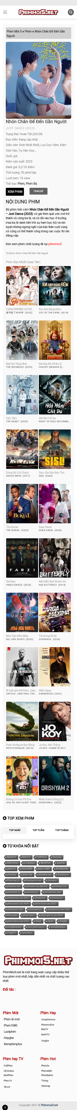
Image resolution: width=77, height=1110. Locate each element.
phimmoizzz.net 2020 (59, 909)
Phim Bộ (31, 183)
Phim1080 (10, 1025)
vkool (50, 921)
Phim (21, 183)
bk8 (35, 1000)
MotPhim (46, 863)
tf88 (5, 996)
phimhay (11, 874)
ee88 (6, 1000)
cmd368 (32, 996)
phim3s (61, 863)
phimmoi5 (55, 244)
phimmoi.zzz (60, 886)
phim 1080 (44, 868)
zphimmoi (27, 932)
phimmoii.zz (13, 892)
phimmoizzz (35, 909)
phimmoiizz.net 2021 (18, 897)
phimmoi (52, 880)
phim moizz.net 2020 (18, 903)
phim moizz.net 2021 (45, 903)
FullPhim (42, 857)
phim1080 (26, 868)
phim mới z (29, 915)
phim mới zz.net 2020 (52, 915)
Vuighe (63, 921)
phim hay (27, 874)
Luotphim (29, 863)
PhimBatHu (62, 868)
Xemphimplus (13, 1044)
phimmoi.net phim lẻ (36, 886)
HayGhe (57, 857)
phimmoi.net (13, 886)
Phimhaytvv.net (33, 880)
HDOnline (12, 863)
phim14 (11, 868)
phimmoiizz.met (52, 892)
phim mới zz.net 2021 (18, 921)
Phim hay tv (13, 880)
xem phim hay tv (36, 927)
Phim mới (12, 915)
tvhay (38, 921)
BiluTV (26, 857)
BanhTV (11, 857)
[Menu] (5, 12)
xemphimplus (58, 927)
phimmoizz (57, 897)
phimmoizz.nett (15, 909)
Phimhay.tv (63, 874)
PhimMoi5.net (12, 972)
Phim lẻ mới (12, 1019)
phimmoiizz (32, 892)
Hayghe (9, 1038)
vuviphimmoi (14, 927)
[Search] (71, 12)
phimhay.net (44, 874)
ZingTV (11, 932)
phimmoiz (40, 897)
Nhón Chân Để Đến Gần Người (32, 253)
